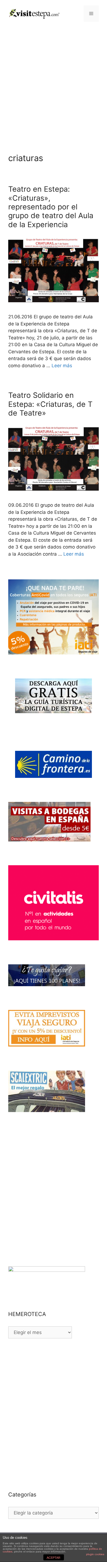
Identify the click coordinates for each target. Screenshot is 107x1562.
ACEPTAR (53, 1557)
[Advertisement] (53, 83)
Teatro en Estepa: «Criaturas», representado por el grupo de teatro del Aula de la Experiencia (50, 207)
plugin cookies (95, 1554)
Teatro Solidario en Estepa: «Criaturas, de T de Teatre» (50, 404)
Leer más (62, 365)
